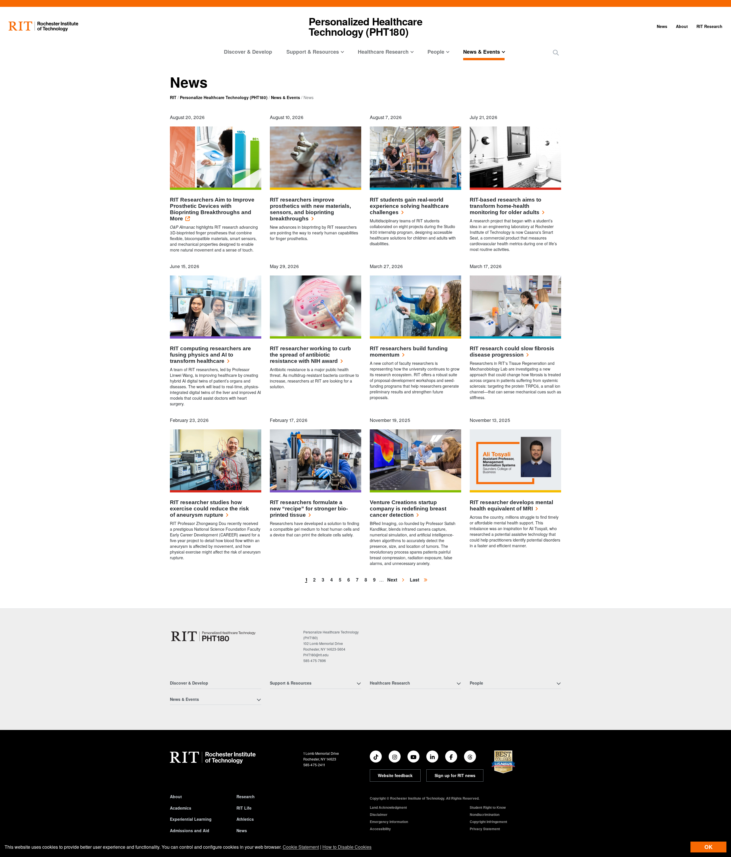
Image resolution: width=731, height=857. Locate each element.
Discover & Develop (248, 51)
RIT (173, 97)
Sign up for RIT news (455, 775)
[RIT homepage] (43, 26)
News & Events (285, 97)
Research (245, 796)
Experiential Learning (191, 819)
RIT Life (244, 808)
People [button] (435, 51)
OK (708, 847)
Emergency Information (389, 821)
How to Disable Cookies (346, 847)
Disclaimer (378, 814)
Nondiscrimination (484, 814)
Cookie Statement (301, 847)
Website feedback (395, 775)
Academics (180, 808)
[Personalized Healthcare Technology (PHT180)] (213, 636)
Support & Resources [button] (312, 51)
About (682, 26)
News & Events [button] (481, 51)
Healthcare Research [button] (383, 51)
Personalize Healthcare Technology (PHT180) (224, 97)
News (662, 26)
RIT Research (709, 26)
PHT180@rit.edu (316, 654)
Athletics (245, 819)
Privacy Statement (485, 828)
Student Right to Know (488, 807)
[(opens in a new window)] (376, 757)
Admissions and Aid (189, 830)
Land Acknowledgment (388, 807)
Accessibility (380, 828)
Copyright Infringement (488, 821)
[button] (556, 52)
